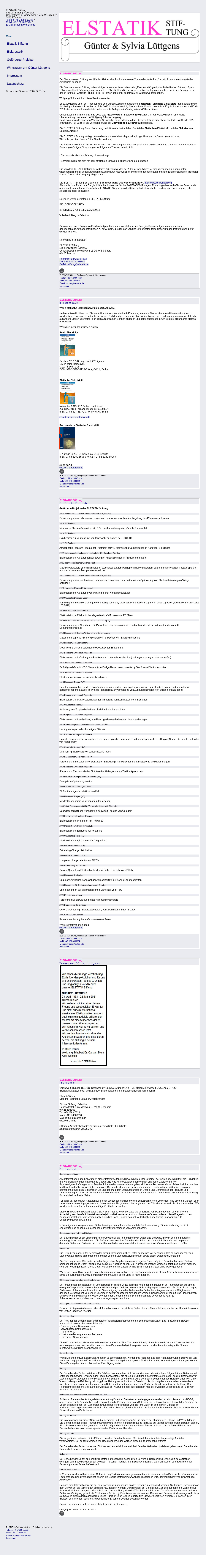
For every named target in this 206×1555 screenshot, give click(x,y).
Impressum (64, 286)
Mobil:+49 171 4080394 (18, 22)
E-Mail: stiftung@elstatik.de (20, 24)
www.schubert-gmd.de (71, 467)
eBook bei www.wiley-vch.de (74, 417)
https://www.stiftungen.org (158, 182)
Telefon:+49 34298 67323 (19, 20)
